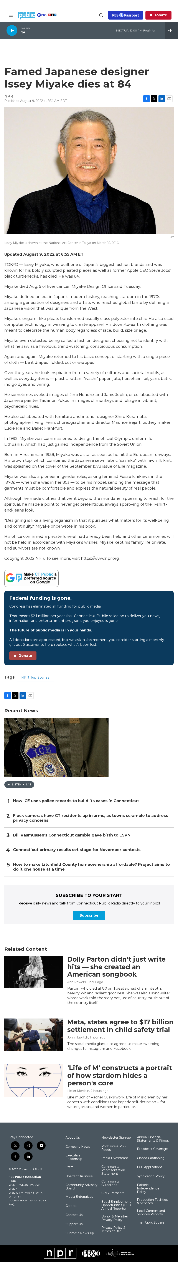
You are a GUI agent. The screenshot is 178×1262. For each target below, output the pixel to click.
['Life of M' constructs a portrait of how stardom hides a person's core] (33, 1080)
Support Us (74, 1224)
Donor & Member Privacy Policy (114, 1218)
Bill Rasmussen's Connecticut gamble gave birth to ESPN (71, 835)
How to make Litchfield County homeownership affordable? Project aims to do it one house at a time (91, 867)
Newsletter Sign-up (116, 1137)
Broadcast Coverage (152, 1149)
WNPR (29, 1192)
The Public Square (150, 1222)
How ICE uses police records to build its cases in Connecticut (76, 801)
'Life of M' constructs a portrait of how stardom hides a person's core (119, 1075)
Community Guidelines (110, 1183)
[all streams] (171, 30)
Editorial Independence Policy (148, 1188)
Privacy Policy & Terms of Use (113, 1229)
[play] (11, 30)
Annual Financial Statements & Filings (153, 1139)
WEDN (23, 1184)
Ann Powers (76, 982)
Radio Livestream (114, 1158)
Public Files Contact (21, 1200)
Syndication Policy (151, 1176)
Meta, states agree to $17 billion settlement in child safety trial (120, 1026)
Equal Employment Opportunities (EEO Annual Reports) (116, 1205)
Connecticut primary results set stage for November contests (76, 850)
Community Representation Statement (113, 1170)
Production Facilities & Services (152, 1201)
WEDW (35, 1184)
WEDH (13, 1184)
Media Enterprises (79, 1197)
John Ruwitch (77, 1037)
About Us (73, 1137)
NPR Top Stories (35, 677)
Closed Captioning (151, 1158)
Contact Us (74, 1215)
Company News (78, 1147)
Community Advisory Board (81, 1186)
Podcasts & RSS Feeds (113, 1148)
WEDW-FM (16, 1192)
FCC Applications (149, 1167)
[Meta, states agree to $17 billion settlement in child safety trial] (33, 1035)
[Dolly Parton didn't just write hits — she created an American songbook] (33, 972)
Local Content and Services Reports (151, 1212)
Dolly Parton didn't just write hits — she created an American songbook (116, 967)
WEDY (13, 1188)
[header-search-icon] (101, 15)
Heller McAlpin (78, 1091)
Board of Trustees (79, 1176)
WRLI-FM (15, 1196)
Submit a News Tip (80, 1233)
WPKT (40, 1192)
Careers (71, 1206)
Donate (160, 15)
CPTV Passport (112, 1193)
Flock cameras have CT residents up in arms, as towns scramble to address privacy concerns (90, 818)
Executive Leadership (74, 1157)
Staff (69, 1167)
